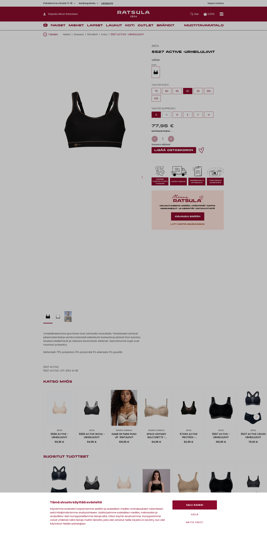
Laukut (114, 25)
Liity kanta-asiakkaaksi (188, 224)
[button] (142, 177)
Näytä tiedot (194, 522)
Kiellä (194, 514)
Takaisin (53, 34)
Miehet (76, 25)
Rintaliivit (92, 34)
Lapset (95, 25)
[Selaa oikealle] (256, 417)
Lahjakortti (107, 3)
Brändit (165, 25)
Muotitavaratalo (204, 25)
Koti (130, 25)
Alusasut (79, 34)
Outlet (146, 25)
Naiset (58, 25)
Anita (104, 34)
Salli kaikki (194, 505)
